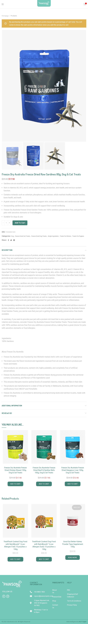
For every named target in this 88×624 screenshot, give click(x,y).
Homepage (5, 16)
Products (14, 16)
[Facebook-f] (3, 596)
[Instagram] (7, 596)
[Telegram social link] (14, 240)
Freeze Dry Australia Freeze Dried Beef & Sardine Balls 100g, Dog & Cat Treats (44, 470)
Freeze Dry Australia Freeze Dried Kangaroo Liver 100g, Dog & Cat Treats (72, 470)
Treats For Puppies (78, 236)
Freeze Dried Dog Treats (39, 236)
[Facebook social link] (8, 240)
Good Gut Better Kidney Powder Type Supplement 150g (72, 544)
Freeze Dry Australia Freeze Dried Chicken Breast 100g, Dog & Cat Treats (15, 470)
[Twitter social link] (11, 240)
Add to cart (20, 223)
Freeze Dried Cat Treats (22, 236)
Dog (12, 236)
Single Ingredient (53, 236)
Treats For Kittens (65, 236)
